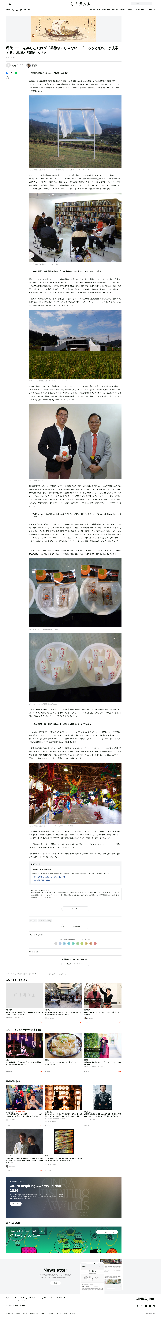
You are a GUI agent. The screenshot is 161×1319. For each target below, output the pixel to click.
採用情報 (25, 1313)
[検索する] (133, 3)
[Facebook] (21, 10)
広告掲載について (34, 1313)
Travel (17, 1300)
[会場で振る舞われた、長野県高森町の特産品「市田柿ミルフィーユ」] (75, 560)
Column (122, 9)
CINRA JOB (151, 9)
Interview (115, 9)
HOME (7, 974)
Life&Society (54, 1297)
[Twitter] (13, 10)
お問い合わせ (51, 1313)
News (98, 9)
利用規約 (72, 1313)
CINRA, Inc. (145, 1299)
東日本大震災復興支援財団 (42, 880)
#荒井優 (49, 921)
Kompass (22, 1305)
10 (95, 943)
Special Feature (139, 9)
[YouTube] (25, 9)
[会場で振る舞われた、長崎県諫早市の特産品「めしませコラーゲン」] (75, 635)
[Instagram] (17, 10)
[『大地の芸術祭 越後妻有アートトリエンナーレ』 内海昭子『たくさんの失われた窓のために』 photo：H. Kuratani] (75, 97)
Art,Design (14, 974)
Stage (42, 1297)
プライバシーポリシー (62, 1313)
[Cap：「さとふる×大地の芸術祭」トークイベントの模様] (75, 195)
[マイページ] (10, 4)
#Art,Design (42, 921)
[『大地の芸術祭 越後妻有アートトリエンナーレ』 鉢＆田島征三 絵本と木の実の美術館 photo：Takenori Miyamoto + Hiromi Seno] (75, 764)
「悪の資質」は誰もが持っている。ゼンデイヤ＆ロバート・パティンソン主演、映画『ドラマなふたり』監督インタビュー (24, 1160)
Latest (92, 9)
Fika (16, 1305)
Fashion (23, 1300)
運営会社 (18, 1313)
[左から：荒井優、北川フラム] (75, 406)
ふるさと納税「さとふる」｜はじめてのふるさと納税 (49, 877)
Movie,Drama (33, 1297)
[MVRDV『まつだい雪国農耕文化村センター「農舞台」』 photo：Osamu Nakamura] (75, 312)
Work (62, 1297)
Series (129, 9)
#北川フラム (33, 921)
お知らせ (43, 1313)
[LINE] (29, 10)
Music (17, 1297)
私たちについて (10, 1313)
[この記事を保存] (7, 77)
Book (46, 1297)
